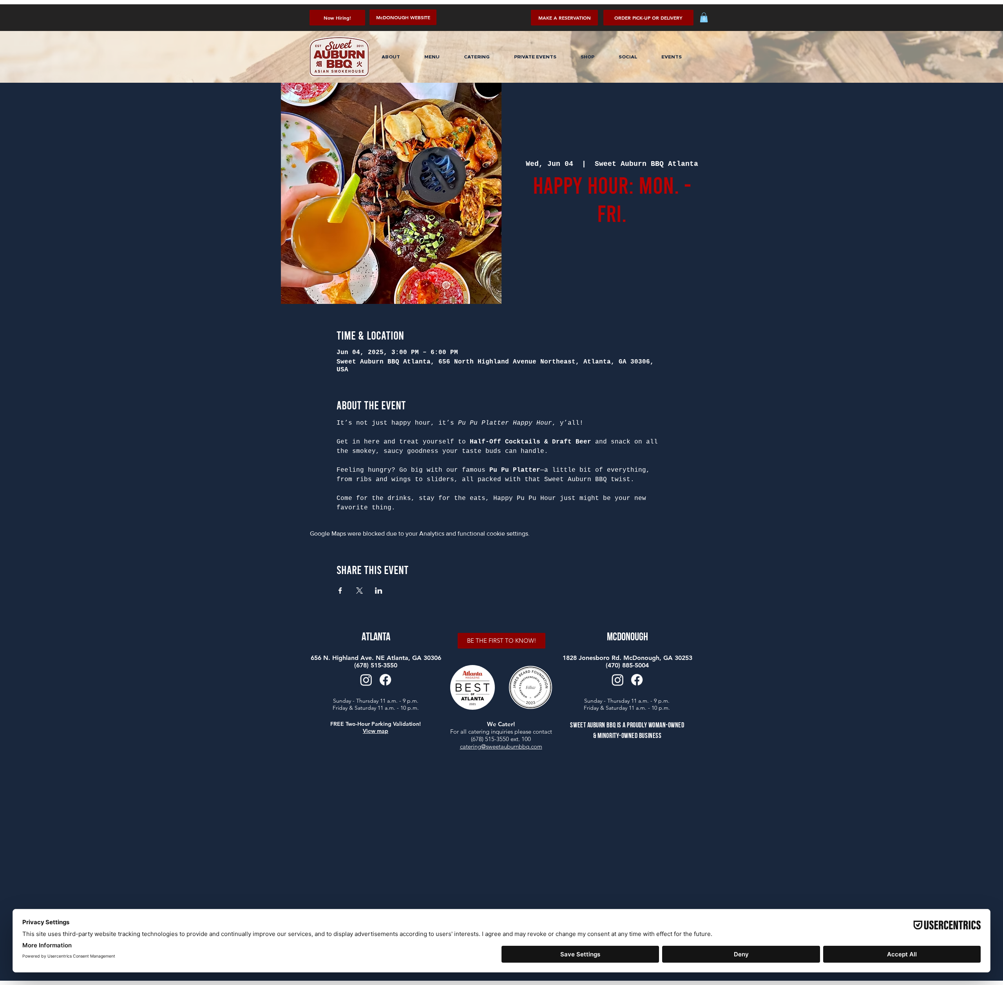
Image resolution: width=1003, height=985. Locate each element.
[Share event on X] (359, 590)
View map (375, 730)
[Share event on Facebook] (340, 590)
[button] (648, 17)
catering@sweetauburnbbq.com (501, 746)
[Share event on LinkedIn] (378, 590)
